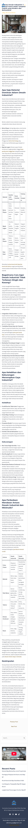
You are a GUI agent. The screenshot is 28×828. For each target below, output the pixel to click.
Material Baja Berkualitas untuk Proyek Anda (14, 771)
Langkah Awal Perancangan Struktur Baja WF (14, 790)
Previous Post (14, 722)
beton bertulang (13, 141)
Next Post (14, 726)
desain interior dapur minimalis (13, 657)
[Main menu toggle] (25, 5)
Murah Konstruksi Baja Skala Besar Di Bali (13, 780)
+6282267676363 (14, 825)
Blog (4, 12)
